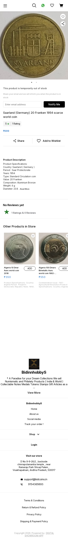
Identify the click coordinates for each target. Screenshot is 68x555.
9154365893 (35, 484)
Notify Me (54, 104)
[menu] (5, 5)
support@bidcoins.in (35, 479)
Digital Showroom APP (39, 534)
